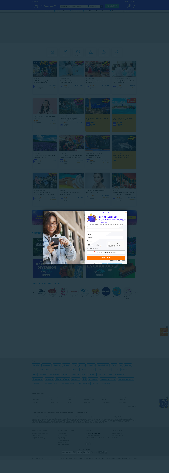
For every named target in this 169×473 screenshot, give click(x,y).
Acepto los (109, 263)
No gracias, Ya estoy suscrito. (117, 260)
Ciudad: (89, 234)
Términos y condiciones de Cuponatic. (112, 263)
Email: (88, 227)
